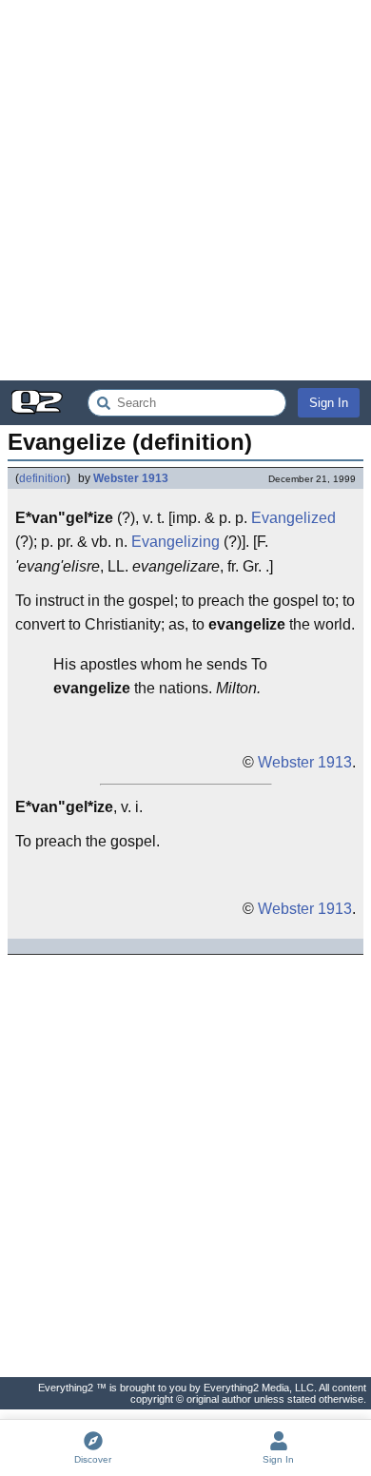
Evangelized (293, 518)
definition (43, 478)
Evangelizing (175, 542)
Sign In (328, 403)
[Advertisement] (185, 190)
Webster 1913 (130, 478)
